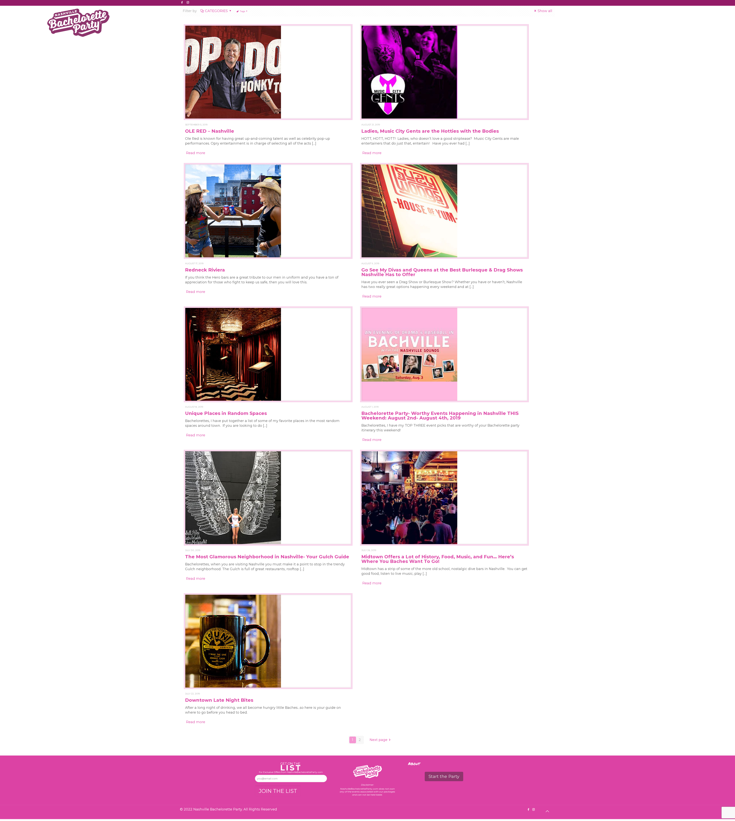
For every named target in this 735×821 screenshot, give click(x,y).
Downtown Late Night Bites (219, 700)
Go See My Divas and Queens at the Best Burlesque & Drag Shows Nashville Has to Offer (442, 272)
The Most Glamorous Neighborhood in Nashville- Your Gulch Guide (267, 556)
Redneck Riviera (205, 270)
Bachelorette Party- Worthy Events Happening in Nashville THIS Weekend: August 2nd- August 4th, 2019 (440, 415)
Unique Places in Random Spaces (226, 413)
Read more (195, 153)
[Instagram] (188, 2)
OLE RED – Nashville (209, 131)
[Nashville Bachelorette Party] (78, 20)
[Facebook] (182, 2)
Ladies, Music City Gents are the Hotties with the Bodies (430, 131)
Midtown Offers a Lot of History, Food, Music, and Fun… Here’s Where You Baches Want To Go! (437, 559)
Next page (378, 740)
